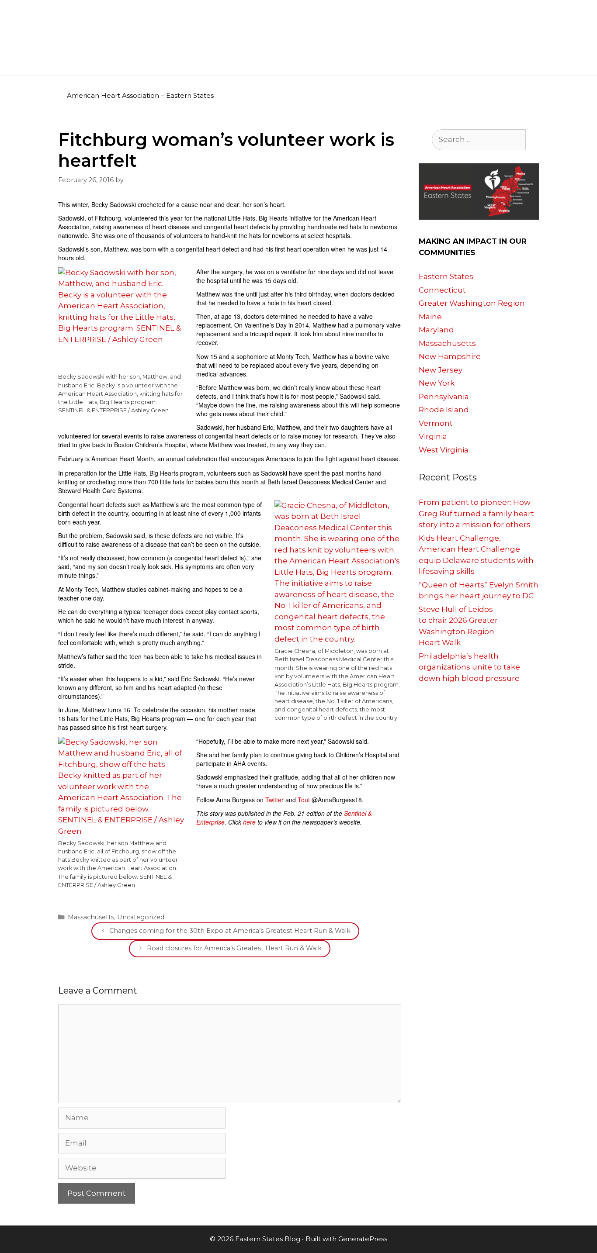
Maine (430, 316)
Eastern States (446, 276)
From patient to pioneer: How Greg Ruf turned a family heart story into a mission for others (476, 513)
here (249, 822)
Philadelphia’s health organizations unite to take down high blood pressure (469, 667)
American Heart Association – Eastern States (140, 95)
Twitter (274, 799)
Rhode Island (444, 409)
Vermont (436, 423)
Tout (304, 799)
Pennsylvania (444, 396)
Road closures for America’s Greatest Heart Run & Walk (234, 948)
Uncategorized (140, 917)
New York (437, 383)
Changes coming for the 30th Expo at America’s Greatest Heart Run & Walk (230, 931)
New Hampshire (450, 356)
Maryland (436, 329)
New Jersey (440, 370)
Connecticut (442, 290)
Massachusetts (91, 917)
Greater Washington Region (472, 303)
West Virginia (444, 449)
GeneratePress (362, 1239)
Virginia (433, 436)
